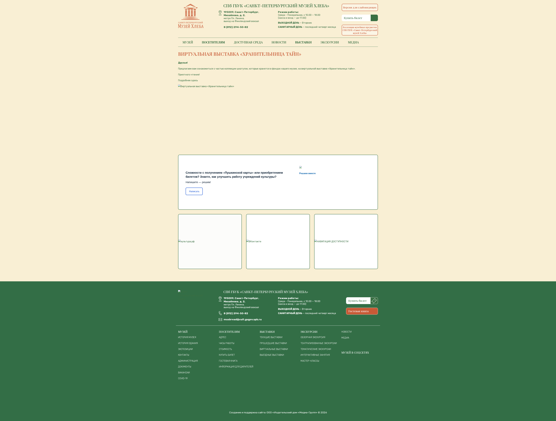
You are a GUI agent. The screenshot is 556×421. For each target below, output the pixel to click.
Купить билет (353, 18)
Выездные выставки (272, 355)
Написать (194, 191)
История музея (187, 337)
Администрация (188, 360)
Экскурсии (330, 42)
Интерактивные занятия (315, 355)
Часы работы (226, 343)
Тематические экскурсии (316, 349)
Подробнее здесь (188, 80)
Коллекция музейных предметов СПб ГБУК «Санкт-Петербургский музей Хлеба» (360, 30)
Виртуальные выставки (274, 349)
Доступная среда (248, 42)
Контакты (183, 355)
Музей (188, 42)
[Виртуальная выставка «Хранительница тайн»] (278, 115)
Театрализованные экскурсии (319, 343)
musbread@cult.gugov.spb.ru (243, 319)
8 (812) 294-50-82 (236, 27)
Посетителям (213, 42)
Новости (279, 42)
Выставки (303, 42)
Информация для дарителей (236, 366)
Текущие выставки (271, 337)
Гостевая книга (358, 311)
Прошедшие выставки (273, 343)
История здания (188, 343)
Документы (184, 366)
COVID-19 (183, 378)
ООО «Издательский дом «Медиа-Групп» (292, 412)
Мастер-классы (310, 360)
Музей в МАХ (347, 361)
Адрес (222, 337)
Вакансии (184, 372)
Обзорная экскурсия (313, 337)
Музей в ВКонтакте (359, 361)
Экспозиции (185, 349)
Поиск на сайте (370, 42)
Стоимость (225, 349)
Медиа (353, 42)
